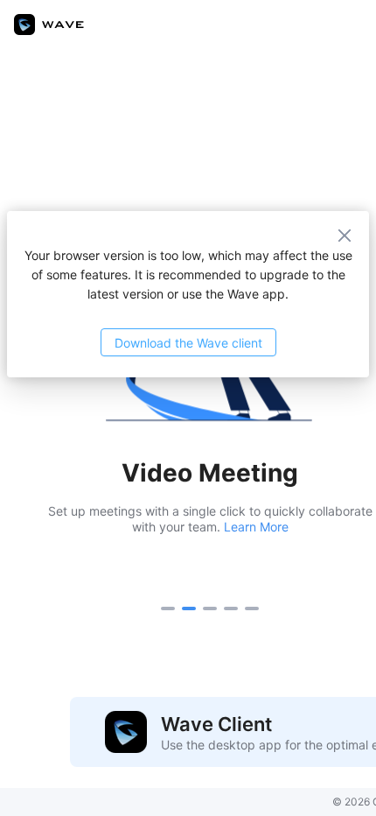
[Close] (348, 232)
